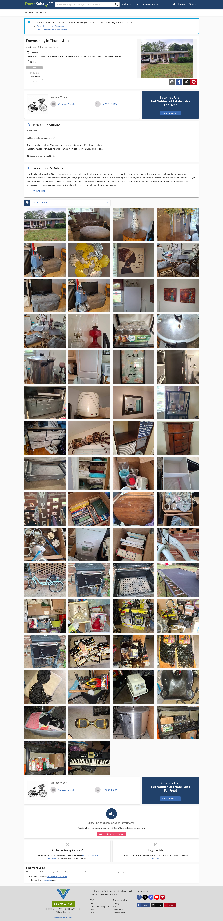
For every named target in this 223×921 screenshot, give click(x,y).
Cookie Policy (119, 912)
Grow (99, 906)
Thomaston (47, 880)
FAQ (92, 900)
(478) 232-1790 (110, 104)
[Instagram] (150, 897)
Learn (92, 903)
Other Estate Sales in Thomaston (52, 29)
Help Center (118, 909)
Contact (93, 912)
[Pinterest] (162, 897)
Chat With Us (65, 904)
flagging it (155, 858)
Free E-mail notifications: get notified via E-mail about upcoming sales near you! (111, 892)
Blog (92, 909)
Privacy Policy (119, 903)
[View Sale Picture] (45, 224)
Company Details (66, 104)
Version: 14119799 (63, 917)
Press (115, 906)
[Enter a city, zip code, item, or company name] (116, 4)
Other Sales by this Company (50, 26)
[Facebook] (139, 897)
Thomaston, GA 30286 (57, 876)
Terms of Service (120, 900)
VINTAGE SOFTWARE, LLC (69, 909)
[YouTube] (156, 897)
